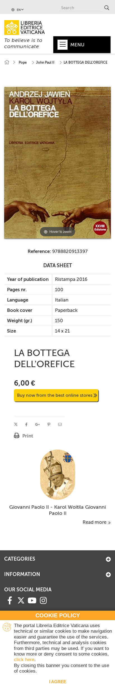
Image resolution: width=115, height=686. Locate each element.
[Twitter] (21, 600)
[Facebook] (10, 600)
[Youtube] (32, 600)
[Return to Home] (6, 62)
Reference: (39, 251)
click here (24, 659)
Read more (95, 522)
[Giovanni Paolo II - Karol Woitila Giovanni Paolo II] (57, 474)
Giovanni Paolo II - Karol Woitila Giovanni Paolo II (57, 510)
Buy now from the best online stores (54, 395)
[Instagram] (43, 600)
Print (27, 436)
